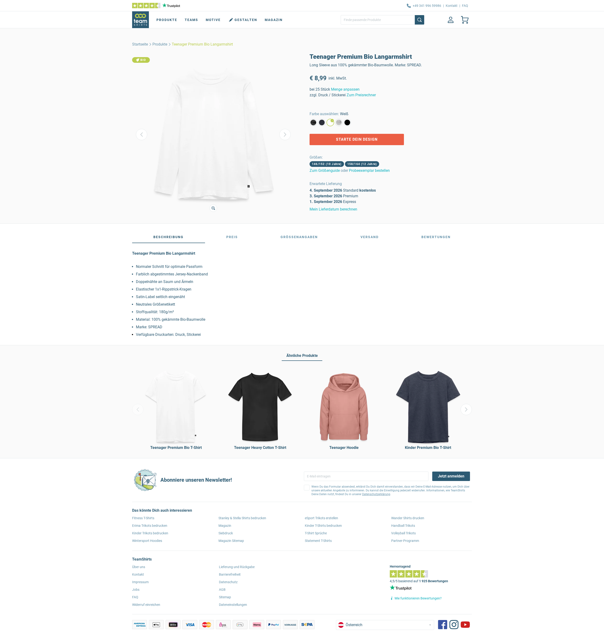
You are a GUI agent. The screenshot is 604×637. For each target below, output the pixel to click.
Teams (191, 20)
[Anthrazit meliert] (313, 122)
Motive (213, 20)
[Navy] (322, 122)
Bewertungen (436, 237)
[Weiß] (330, 122)
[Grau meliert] (339, 122)
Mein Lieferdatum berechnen (333, 209)
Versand (370, 237)
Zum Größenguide (325, 170)
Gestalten (246, 20)
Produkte (166, 20)
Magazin (274, 20)
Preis (232, 237)
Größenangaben (299, 237)
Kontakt (451, 6)
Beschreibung (168, 237)
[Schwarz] (347, 122)
